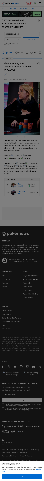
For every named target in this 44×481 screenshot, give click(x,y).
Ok (22, 476)
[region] (22, 471)
